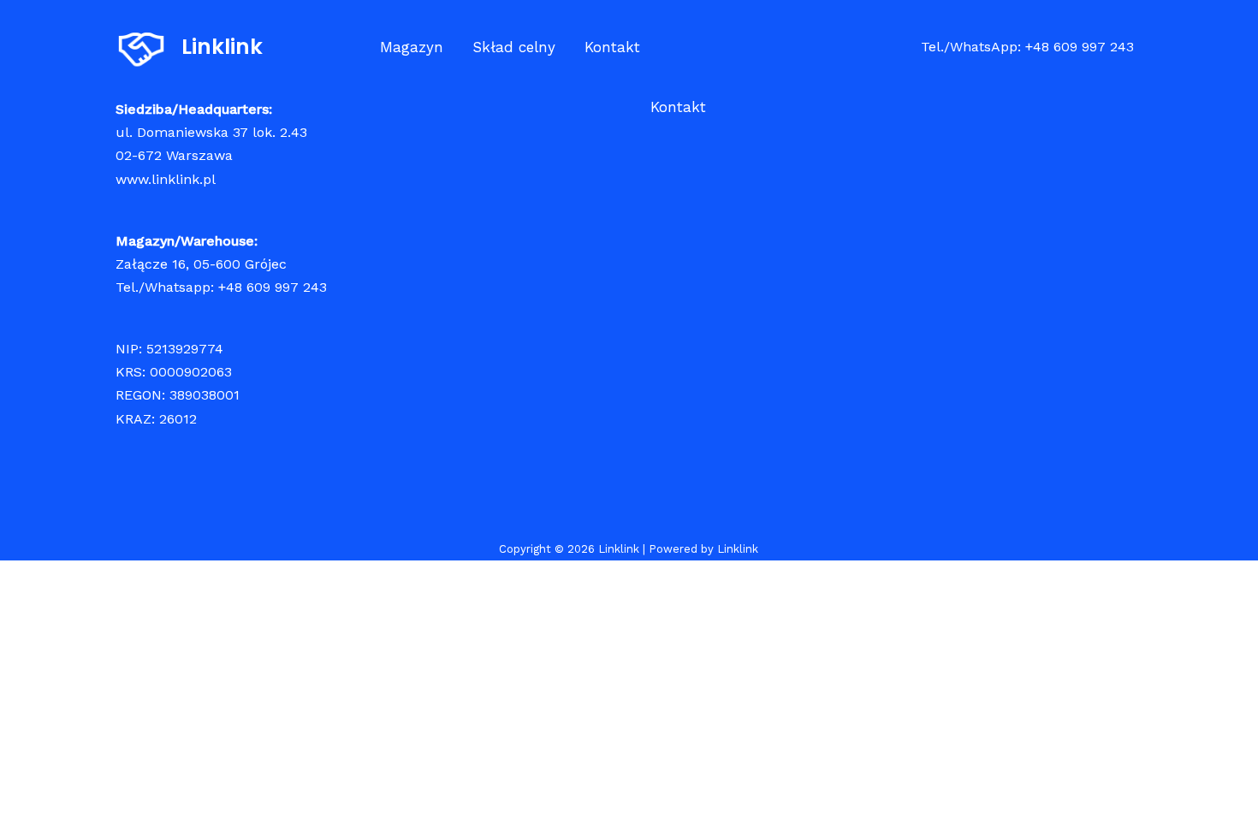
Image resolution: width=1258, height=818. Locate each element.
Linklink (222, 47)
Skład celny (513, 47)
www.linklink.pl (166, 179)
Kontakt (612, 47)
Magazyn (411, 47)
